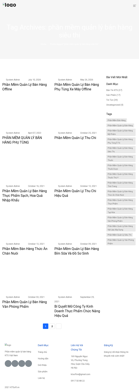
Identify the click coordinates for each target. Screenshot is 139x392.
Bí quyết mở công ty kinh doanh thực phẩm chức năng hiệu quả (77, 311)
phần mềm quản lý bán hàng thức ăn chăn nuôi (120, 193)
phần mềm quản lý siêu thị (119, 235)
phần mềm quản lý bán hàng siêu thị (120, 150)
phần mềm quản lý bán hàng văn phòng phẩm (120, 219)
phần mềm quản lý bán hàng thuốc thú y (120, 176)
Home (43, 44)
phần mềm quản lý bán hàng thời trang (120, 184)
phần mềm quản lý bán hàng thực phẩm (120, 202)
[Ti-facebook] (8, 363)
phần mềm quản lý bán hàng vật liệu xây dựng (120, 228)
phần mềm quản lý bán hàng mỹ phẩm (120, 132)
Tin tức (109, 100)
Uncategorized (113, 105)
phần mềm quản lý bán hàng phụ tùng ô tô (120, 141)
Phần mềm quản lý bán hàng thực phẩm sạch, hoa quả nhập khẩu (24, 195)
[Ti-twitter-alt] (15, 363)
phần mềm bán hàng (117, 120)
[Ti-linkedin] (21, 363)
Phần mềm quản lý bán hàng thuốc (120, 158)
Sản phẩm (111, 95)
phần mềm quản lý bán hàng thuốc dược (120, 167)
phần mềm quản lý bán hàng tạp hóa (120, 210)
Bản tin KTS (112, 90)
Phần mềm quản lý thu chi (75, 138)
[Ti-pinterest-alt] (28, 363)
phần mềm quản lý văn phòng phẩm (121, 242)
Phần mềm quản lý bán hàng (120, 125)
